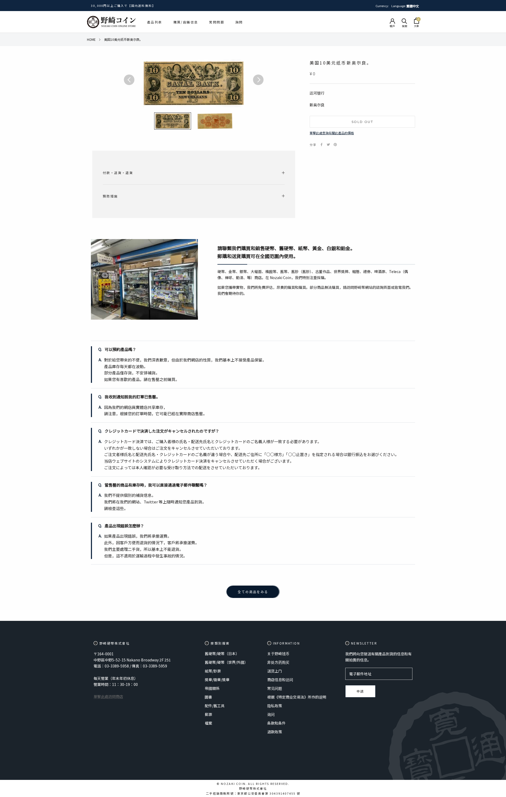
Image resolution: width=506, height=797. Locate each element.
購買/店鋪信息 (185, 22)
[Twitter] (328, 144)
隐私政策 (274, 705)
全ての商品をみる (253, 592)
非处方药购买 (278, 662)
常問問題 (216, 22)
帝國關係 (212, 688)
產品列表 (154, 22)
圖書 (208, 697)
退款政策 (274, 731)
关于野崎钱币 (278, 653)
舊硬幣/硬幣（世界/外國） (226, 662)
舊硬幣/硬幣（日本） (222, 653)
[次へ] (258, 80)
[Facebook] (321, 144)
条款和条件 (276, 723)
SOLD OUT (362, 122)
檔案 (208, 723)
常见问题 (274, 688)
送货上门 (274, 671)
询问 (271, 714)
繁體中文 (412, 6)
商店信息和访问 (280, 679)
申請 (360, 692)
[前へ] (129, 80)
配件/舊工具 (215, 705)
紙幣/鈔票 (213, 671)
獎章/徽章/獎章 (217, 679)
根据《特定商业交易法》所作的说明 (296, 697)
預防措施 (110, 196)
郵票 (208, 714)
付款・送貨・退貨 (118, 172)
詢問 (239, 22)
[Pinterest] (335, 144)
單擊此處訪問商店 (108, 696)
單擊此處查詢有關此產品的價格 (332, 133)
